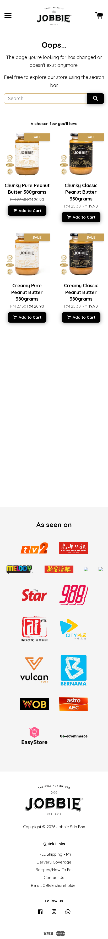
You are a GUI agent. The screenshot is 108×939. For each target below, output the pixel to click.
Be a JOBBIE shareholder (54, 885)
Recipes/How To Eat (54, 869)
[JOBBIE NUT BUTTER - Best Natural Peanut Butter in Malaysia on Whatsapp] (68, 913)
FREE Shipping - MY (54, 854)
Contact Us (54, 877)
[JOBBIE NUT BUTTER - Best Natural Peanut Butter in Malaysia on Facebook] (40, 913)
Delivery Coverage (54, 862)
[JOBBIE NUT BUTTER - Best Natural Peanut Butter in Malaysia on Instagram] (54, 913)
